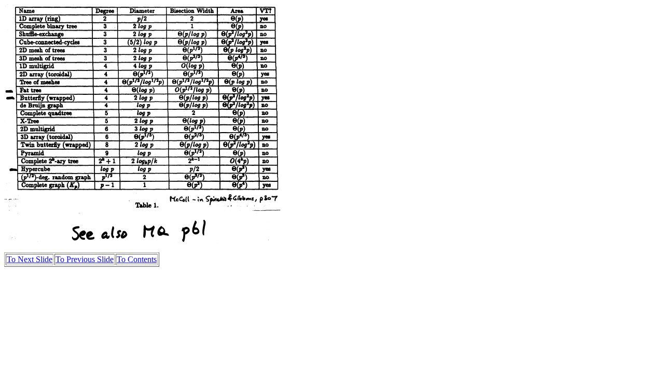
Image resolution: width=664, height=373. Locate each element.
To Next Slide (29, 259)
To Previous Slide (85, 259)
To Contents (137, 259)
